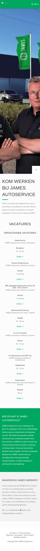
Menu (36, 4)
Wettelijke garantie (20, 537)
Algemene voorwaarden (14, 535)
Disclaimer (13, 533)
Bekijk (19, 256)
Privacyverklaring (24, 533)
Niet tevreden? (29, 535)
